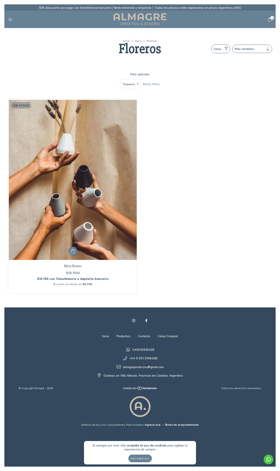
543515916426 (143, 349)
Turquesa (128, 84)
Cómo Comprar (168, 336)
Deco (138, 40)
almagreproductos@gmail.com (143, 367)
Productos (123, 336)
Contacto (144, 336)
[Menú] (10, 19)
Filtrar (217, 49)
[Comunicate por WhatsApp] (268, 459)
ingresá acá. (153, 424)
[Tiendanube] (140, 389)
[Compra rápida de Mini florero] (72, 251)
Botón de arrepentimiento (182, 424)
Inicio (126, 40)
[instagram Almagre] (134, 320)
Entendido (140, 458)
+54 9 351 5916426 (144, 358)
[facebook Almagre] (146, 320)
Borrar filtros (151, 84)
